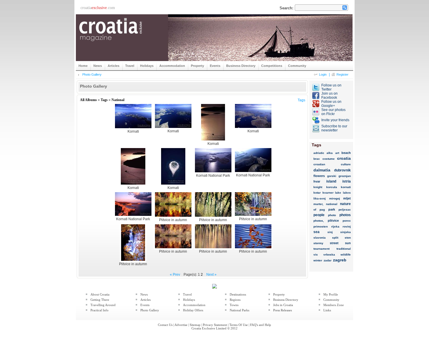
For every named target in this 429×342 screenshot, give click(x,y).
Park (331, 209)
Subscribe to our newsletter (334, 128)
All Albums (88, 100)
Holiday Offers (193, 310)
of (314, 209)
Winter (317, 260)
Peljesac (345, 209)
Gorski (331, 176)
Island (331, 181)
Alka (330, 152)
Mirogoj (334, 198)
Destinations (238, 294)
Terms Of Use (238, 325)
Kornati (346, 187)
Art (337, 152)
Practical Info (99, 310)
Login (323, 74)
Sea (316, 232)
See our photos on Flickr (333, 112)
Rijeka (335, 226)
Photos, (318, 220)
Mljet (347, 198)
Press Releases (282, 310)
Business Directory (285, 299)
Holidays (189, 299)
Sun (348, 243)
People (319, 215)
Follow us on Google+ (331, 104)
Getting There (99, 299)
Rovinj (347, 226)
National (117, 100)
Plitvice (333, 220)
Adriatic (318, 152)
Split (335, 237)
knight (317, 187)
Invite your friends (335, 120)
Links (327, 310)
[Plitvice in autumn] (173, 217)
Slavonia (319, 237)
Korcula (331, 187)
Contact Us (165, 325)
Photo (332, 215)
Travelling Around (103, 305)
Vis (315, 254)
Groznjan (345, 176)
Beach (346, 152)
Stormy (318, 243)
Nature (345, 204)
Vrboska (329, 254)
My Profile (330, 294)
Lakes (347, 192)
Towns (234, 305)
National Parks (239, 310)
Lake (338, 192)
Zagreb (339, 260)
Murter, (318, 204)
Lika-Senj (319, 198)
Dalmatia (321, 170)
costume (328, 158)
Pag (322, 209)
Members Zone (333, 305)
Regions (235, 299)
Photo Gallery (92, 74)
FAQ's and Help (260, 325)
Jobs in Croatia (283, 305)
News (144, 294)
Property (279, 294)
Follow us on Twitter (331, 87)
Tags (104, 100)
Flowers (319, 176)
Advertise (181, 325)
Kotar (317, 192)
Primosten (320, 226)
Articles (145, 299)
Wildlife (346, 254)
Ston (348, 237)
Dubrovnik (342, 170)
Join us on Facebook (329, 95)
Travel (187, 294)
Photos (345, 215)
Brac (316, 158)
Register (342, 74)
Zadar (328, 260)
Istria (346, 181)
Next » (211, 274)
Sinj (330, 232)
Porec (347, 220)
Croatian (319, 164)
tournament (321, 248)
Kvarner (328, 192)
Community (331, 299)
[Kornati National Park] (213, 172)
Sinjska (345, 232)
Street (334, 243)
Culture (346, 164)
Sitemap (195, 325)
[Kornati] (133, 128)
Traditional (343, 248)
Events (144, 305)
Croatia (344, 158)
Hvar (316, 181)
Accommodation (194, 305)
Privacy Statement (215, 325)
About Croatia (99, 294)
